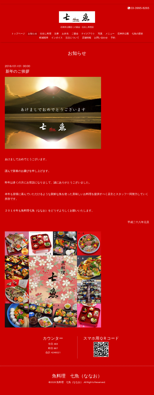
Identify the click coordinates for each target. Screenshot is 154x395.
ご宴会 (75, 34)
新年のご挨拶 (17, 71)
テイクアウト (88, 34)
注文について (72, 38)
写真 (100, 34)
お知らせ (32, 34)
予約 (113, 38)
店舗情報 (86, 38)
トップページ (18, 34)
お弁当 (65, 34)
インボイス (57, 38)
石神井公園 (123, 34)
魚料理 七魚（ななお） (77, 376)
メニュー (109, 34)
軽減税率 (43, 38)
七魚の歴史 (137, 34)
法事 (56, 34)
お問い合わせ (101, 38)
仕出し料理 (45, 34)
